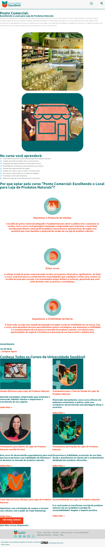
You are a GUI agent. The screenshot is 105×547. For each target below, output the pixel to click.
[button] (91, 3)
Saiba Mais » (6, 407)
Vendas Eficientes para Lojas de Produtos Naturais (25, 391)
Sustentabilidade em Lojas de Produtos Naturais (76, 499)
